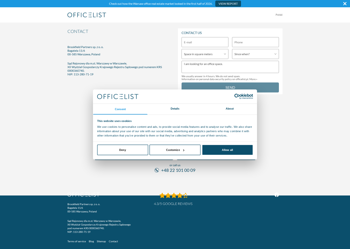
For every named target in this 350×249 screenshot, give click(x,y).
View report (228, 3)
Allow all (227, 149)
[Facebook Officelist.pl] (277, 195)
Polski (279, 14)
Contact (113, 241)
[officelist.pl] (83, 195)
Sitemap (101, 241)
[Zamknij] (345, 3)
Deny (122, 149)
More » (253, 79)
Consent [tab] (120, 108)
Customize (173, 149)
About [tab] (230, 108)
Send (230, 87)
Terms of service (76, 241)
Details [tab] (175, 108)
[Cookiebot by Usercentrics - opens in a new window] (237, 96)
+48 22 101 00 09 (178, 170)
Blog (91, 241)
